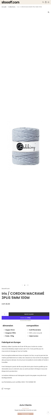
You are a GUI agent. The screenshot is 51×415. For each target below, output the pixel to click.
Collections (11, 7)
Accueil (4, 7)
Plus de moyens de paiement (25, 320)
